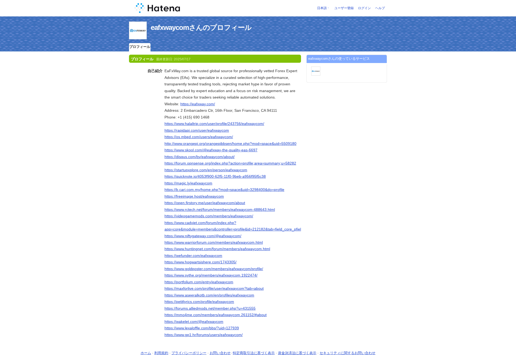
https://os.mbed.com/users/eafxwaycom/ (198, 137)
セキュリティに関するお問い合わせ (347, 353)
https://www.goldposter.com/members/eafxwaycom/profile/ (213, 269)
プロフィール (139, 47)
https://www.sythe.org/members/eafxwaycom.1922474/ (210, 275)
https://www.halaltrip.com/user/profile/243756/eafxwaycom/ (214, 123)
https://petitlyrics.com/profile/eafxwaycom (199, 301)
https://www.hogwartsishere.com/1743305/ (200, 262)
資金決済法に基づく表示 (297, 353)
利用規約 (161, 353)
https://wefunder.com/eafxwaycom (193, 255)
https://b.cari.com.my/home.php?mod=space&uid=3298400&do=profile (224, 189)
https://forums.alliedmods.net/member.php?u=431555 (210, 308)
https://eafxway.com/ (197, 104)
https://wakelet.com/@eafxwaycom (193, 321)
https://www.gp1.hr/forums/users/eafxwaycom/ (203, 335)
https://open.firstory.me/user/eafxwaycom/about (204, 203)
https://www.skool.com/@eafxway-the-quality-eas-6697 (210, 150)
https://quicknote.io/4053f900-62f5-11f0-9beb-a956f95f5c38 (215, 176)
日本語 (322, 8)
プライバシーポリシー (188, 353)
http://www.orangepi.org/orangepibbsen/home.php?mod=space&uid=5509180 (230, 143)
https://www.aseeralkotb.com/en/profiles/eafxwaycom (209, 295)
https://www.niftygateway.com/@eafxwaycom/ (202, 236)
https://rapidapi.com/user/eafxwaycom (196, 130)
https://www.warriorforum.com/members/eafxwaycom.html (213, 242)
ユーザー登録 (344, 8)
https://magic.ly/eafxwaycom (188, 183)
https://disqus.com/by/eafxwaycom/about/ (199, 157)
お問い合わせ (220, 353)
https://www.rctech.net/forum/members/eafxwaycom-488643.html (219, 209)
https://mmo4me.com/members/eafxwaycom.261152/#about (215, 315)
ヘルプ (380, 8)
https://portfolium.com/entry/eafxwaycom (198, 282)
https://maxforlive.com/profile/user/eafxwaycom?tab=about (214, 288)
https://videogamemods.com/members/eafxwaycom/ (208, 216)
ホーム (146, 353)
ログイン (364, 8)
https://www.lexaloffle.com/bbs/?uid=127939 (201, 328)
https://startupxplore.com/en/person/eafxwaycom (205, 170)
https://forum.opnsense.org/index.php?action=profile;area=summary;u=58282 (230, 163)
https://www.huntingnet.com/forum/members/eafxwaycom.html (217, 249)
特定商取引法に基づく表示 (254, 353)
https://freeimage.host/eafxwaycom (194, 196)
